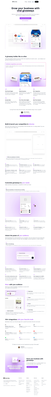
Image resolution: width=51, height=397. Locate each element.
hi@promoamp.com (44, 380)
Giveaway (29, 1)
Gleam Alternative (28, 380)
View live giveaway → (25, 20)
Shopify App (35, 390)
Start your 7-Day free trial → (25, 18)
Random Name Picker (22, 380)
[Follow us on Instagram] (5, 383)
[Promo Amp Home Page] (7, 378)
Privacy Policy (36, 393)
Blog (34, 386)
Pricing (26, 1)
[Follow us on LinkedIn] (6, 383)
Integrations (35, 387)
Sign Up (36, 1)
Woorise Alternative (29, 381)
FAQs (42, 385)
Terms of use (35, 394)
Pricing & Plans (36, 383)
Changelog (42, 381)
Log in (33, 1)
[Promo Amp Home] (15, 1)
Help (42, 382)
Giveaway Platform (36, 380)
